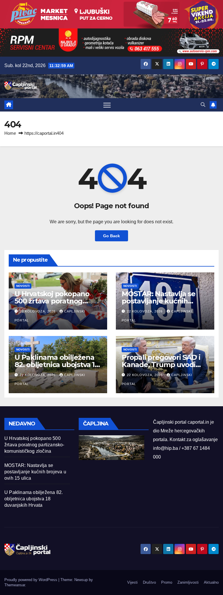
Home (10, 133)
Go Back (111, 235)
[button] (203, 104)
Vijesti (132, 582)
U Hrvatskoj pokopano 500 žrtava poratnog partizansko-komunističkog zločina (34, 445)
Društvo (149, 582)
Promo (166, 582)
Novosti (23, 285)
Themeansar (14, 585)
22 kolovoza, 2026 (38, 311)
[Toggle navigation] (107, 104)
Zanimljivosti (188, 582)
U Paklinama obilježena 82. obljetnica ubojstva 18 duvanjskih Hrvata (57, 364)
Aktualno (211, 582)
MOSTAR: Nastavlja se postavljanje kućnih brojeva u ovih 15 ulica (158, 301)
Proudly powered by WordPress (31, 580)
